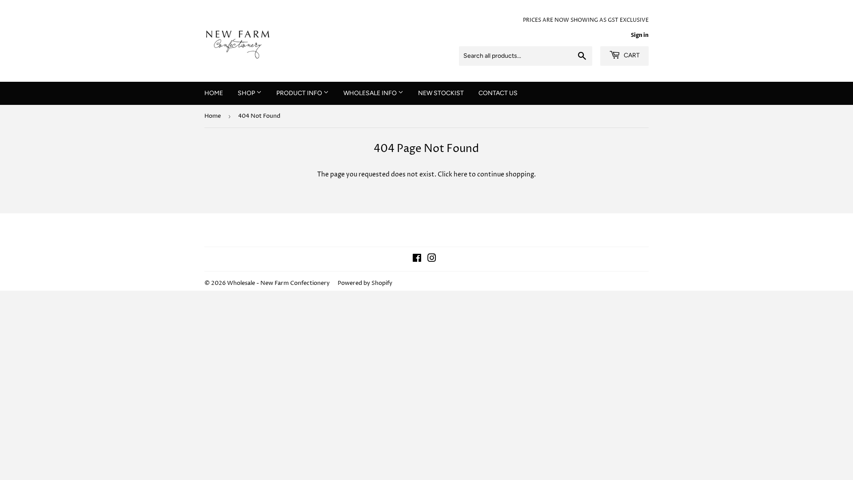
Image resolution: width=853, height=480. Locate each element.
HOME (213, 93)
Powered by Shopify (365, 283)
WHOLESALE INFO (370, 93)
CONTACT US (498, 93)
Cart (631, 55)
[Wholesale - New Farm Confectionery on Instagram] (431, 259)
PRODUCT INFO (299, 93)
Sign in (640, 35)
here (460, 174)
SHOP (247, 93)
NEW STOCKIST (441, 93)
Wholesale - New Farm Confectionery (278, 283)
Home (212, 116)
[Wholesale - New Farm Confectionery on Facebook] (417, 259)
